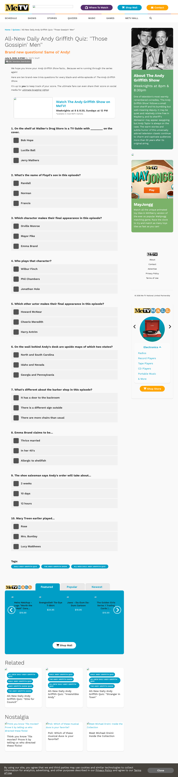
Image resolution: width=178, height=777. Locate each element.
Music (91, 18)
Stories (52, 18)
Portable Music (147, 373)
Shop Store (153, 388)
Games (110, 18)
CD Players (144, 368)
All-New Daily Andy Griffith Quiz (90, 566)
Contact (159, 7)
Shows (32, 18)
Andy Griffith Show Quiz (20, 686)
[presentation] (11, 610)
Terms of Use (152, 278)
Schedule (11, 18)
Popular (72, 587)
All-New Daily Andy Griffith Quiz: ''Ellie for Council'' (20, 698)
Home (7, 30)
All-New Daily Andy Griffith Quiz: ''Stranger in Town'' (104, 694)
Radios (142, 353)
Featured (47, 587)
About (152, 260)
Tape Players (145, 363)
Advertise (152, 269)
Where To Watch (98, 7)
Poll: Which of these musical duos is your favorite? (60, 736)
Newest (97, 587)
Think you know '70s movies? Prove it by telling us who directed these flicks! (21, 741)
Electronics (151, 347)
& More (142, 378)
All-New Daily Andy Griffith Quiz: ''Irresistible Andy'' (63, 694)
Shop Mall (131, 7)
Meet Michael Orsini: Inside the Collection (101, 734)
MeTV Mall (131, 18)
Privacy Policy (152, 273)
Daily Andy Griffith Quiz (25, 566)
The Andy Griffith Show (55, 566)
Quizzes (72, 18)
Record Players (147, 358)
